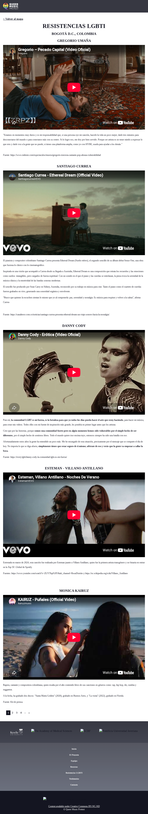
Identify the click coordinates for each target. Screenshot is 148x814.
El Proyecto (74, 755)
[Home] (10, 6)
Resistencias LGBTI (74, 773)
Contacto (74, 785)
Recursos (74, 767)
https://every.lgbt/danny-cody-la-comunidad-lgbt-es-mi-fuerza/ (38, 457)
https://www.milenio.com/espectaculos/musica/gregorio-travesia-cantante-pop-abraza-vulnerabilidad (55, 155)
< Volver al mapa (13, 19)
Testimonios (74, 779)
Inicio (74, 749)
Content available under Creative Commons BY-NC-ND (74, 806)
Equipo (74, 761)
